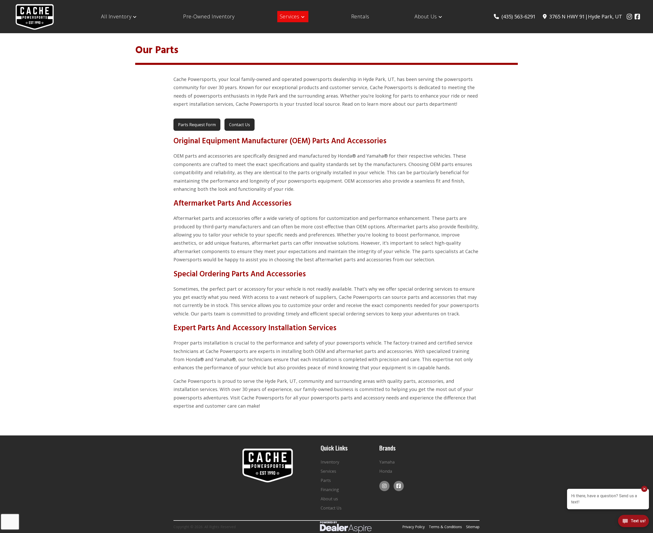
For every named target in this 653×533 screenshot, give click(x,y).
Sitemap (473, 526)
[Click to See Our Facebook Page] (637, 16)
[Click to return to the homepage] (267, 465)
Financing (330, 489)
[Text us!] (633, 522)
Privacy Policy (413, 526)
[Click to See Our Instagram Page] (629, 16)
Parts (326, 480)
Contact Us (239, 124)
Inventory (330, 462)
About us (329, 499)
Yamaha (387, 462)
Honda (385, 471)
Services (328, 471)
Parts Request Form (197, 124)
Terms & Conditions (445, 526)
